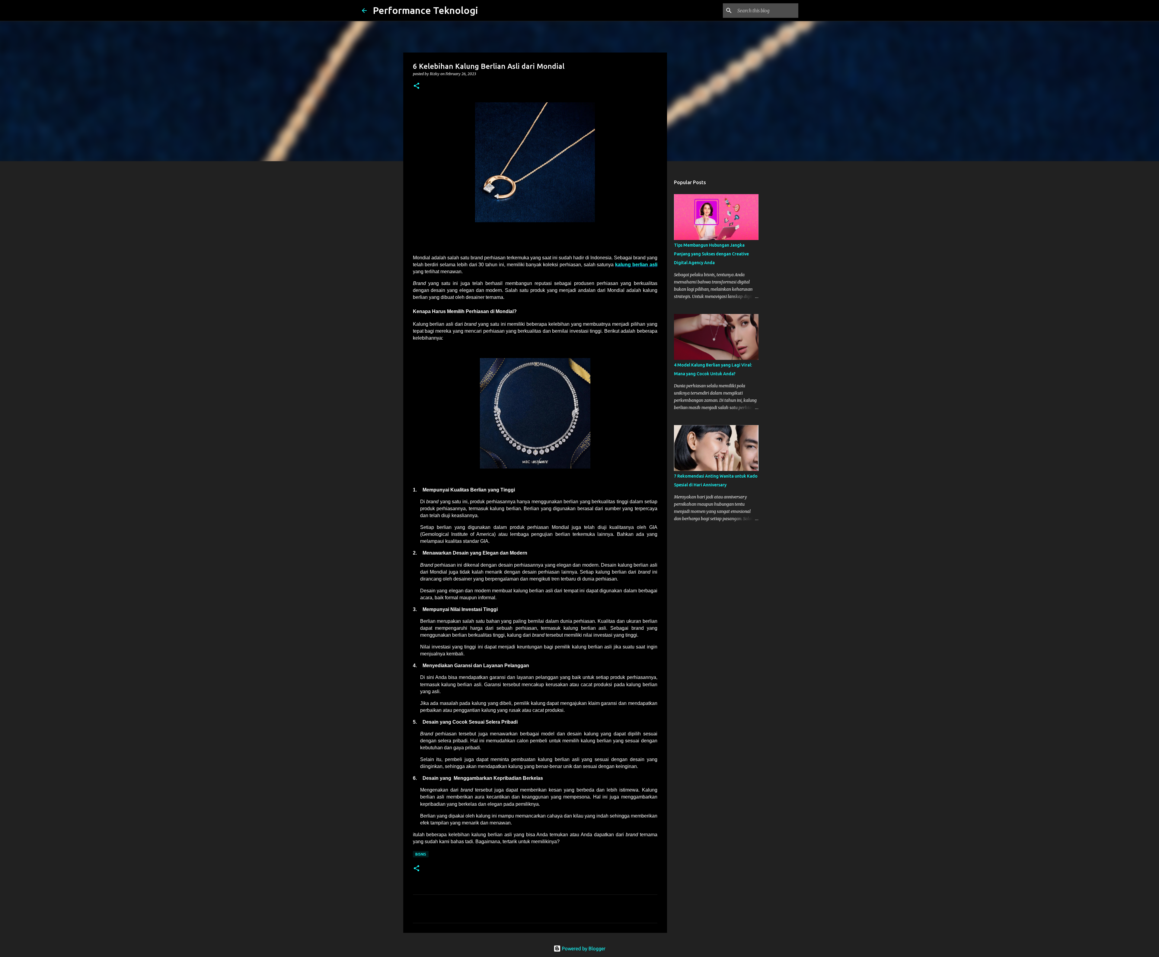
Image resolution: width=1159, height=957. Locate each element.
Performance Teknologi (425, 10)
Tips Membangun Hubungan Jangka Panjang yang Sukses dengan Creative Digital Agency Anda (711, 254)
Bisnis (420, 854)
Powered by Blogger (583, 948)
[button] (416, 86)
